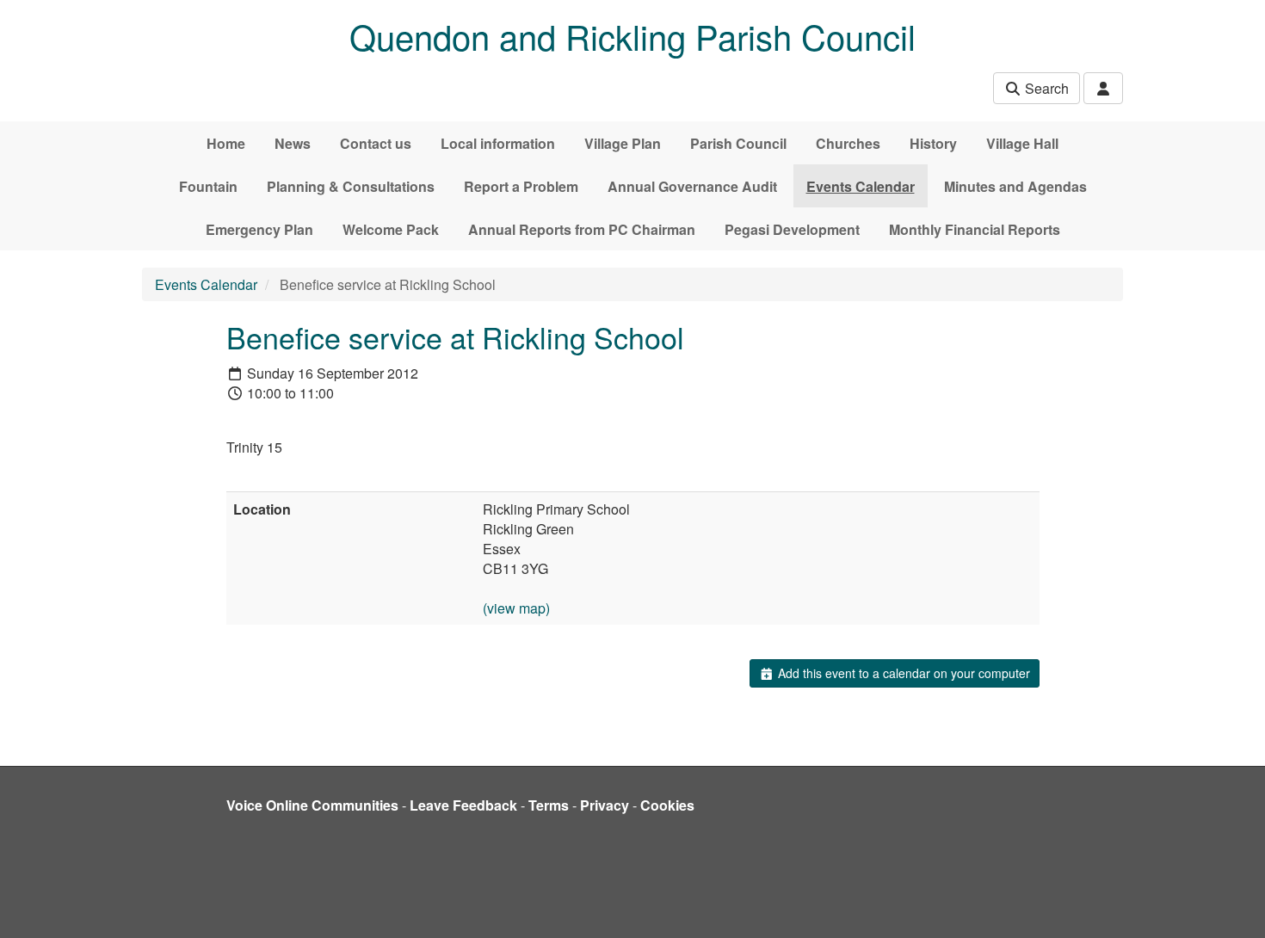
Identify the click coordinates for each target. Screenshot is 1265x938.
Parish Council (738, 143)
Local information (498, 143)
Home (226, 143)
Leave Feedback (463, 805)
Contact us (375, 143)
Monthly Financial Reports (974, 229)
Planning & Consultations (351, 186)
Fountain (208, 186)
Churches (848, 143)
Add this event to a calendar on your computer (902, 673)
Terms (548, 805)
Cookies (667, 805)
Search (1045, 88)
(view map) (516, 608)
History (933, 143)
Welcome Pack (390, 229)
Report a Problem (521, 186)
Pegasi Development (792, 229)
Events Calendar (860, 186)
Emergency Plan (259, 229)
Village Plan (622, 143)
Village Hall (1022, 143)
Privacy (604, 805)
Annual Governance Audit (692, 186)
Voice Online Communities (312, 805)
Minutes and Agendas (1015, 186)
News (293, 143)
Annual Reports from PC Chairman (581, 229)
